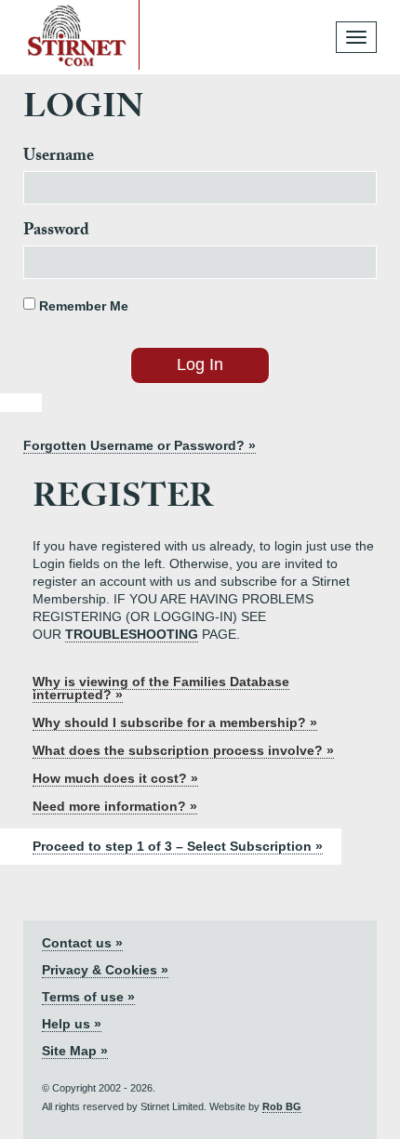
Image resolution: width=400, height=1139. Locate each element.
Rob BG (281, 1106)
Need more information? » (115, 806)
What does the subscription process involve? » (183, 750)
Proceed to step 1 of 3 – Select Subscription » (178, 846)
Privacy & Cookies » (105, 969)
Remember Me (81, 305)
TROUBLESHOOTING (131, 634)
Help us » (71, 1023)
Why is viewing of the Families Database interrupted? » (161, 688)
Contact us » (82, 942)
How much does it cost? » (115, 778)
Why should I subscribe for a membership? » (175, 722)
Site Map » (75, 1050)
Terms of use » (88, 996)
